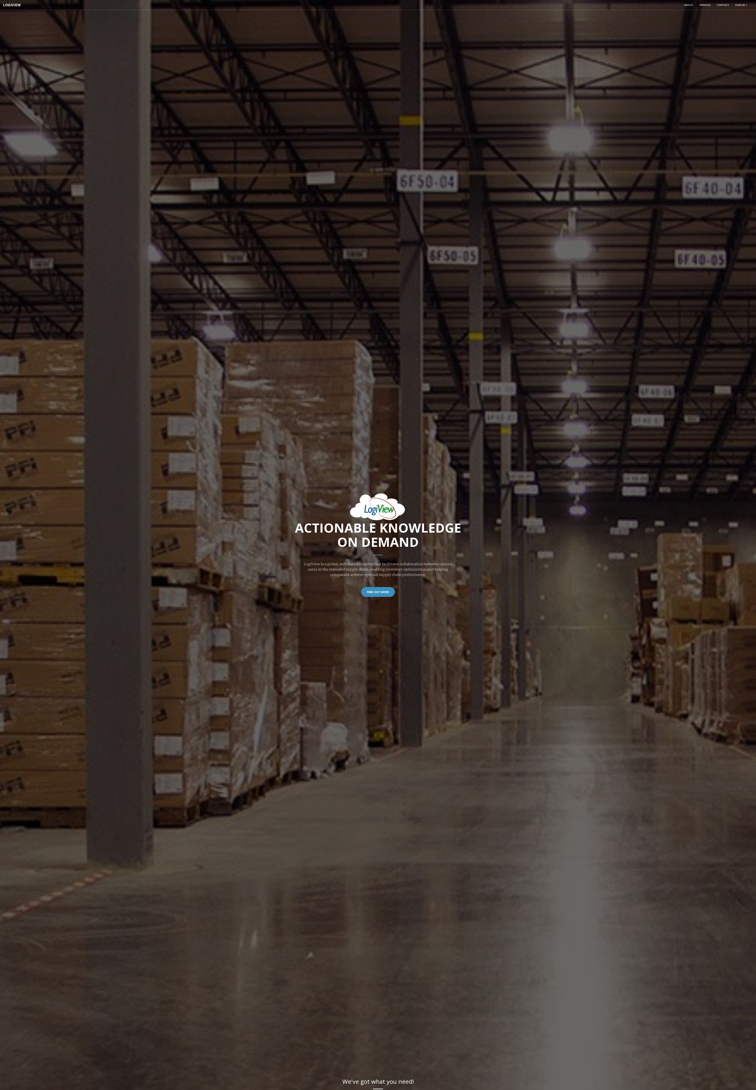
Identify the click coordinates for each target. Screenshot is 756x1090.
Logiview (12, 5)
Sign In (740, 5)
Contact (723, 5)
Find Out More (378, 592)
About (688, 5)
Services (705, 5)
